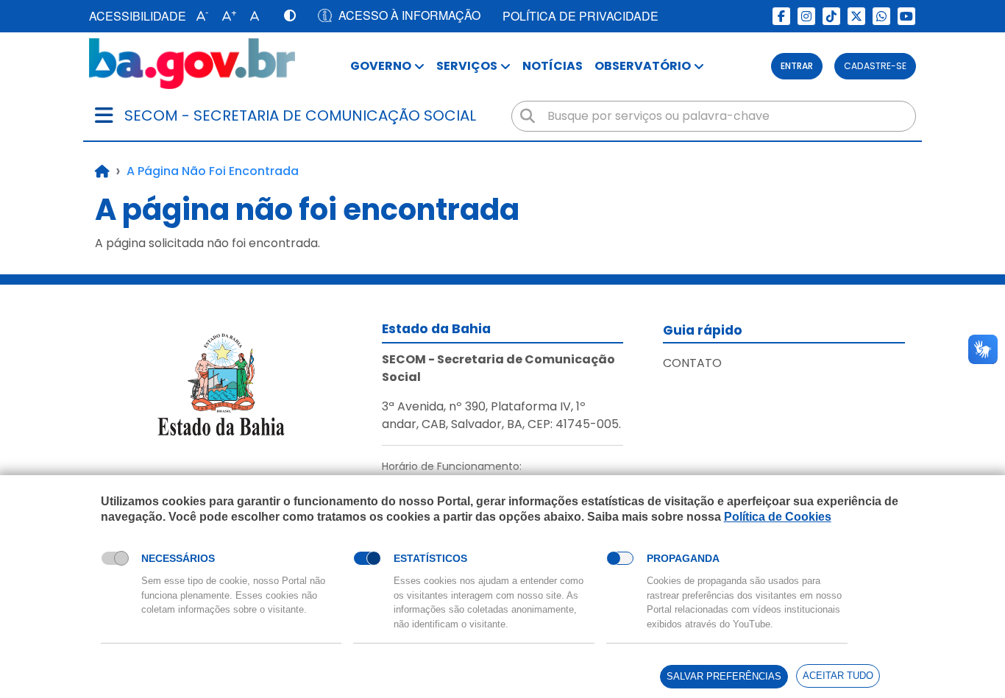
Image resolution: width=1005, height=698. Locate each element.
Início (102, 171)
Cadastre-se (875, 66)
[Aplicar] (527, 116)
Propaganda (683, 558)
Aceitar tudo (838, 675)
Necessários (178, 558)
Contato (692, 363)
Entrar (797, 66)
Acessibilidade (137, 15)
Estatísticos (430, 558)
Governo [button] (380, 65)
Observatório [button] (642, 65)
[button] (199, 16)
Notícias (552, 65)
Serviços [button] (466, 65)
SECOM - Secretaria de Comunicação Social (300, 115)
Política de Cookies (777, 516)
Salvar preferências (724, 676)
